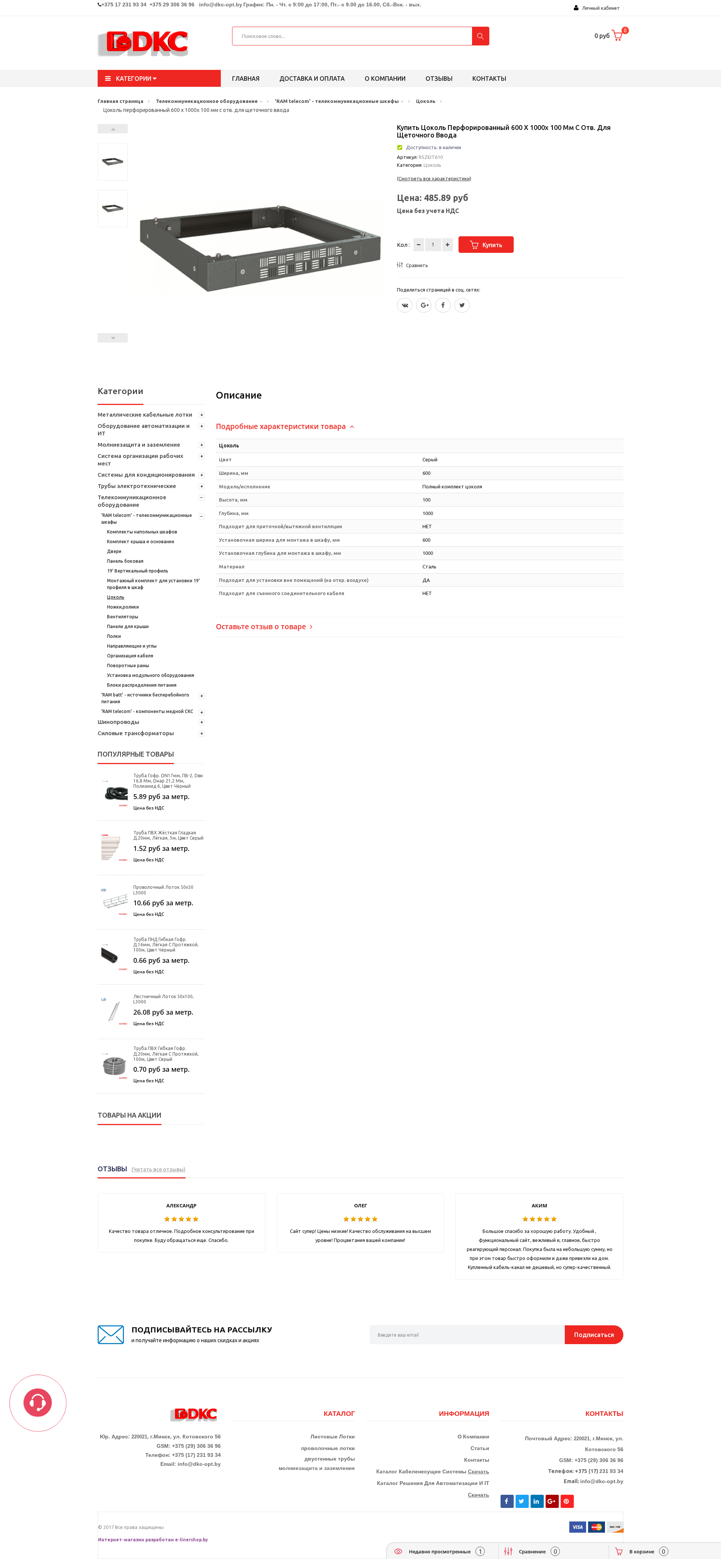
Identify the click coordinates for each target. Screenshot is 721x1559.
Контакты (489, 78)
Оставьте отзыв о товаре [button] (262, 626)
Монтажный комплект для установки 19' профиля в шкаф (153, 584)
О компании (385, 78)
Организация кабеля (130, 655)
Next (113, 128)
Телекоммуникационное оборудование (132, 501)
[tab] (419, 426)
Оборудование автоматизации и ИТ (144, 430)
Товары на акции (129, 1115)
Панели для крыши (128, 626)
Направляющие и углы (132, 646)
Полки (114, 636)
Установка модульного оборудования (150, 675)
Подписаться (594, 1334)
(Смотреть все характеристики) (434, 178)
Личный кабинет (599, 8)
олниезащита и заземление (318, 1468)
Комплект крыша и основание (140, 541)
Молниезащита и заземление (139, 444)
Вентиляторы (122, 616)
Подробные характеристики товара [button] (282, 426)
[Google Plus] (423, 305)
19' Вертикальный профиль (137, 570)
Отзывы (439, 78)
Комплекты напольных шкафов (142, 531)
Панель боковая (125, 561)
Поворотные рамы (128, 665)
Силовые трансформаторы (136, 733)
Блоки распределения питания (141, 685)
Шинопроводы (118, 722)
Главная (245, 78)
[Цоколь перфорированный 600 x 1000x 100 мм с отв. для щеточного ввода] (113, 161)
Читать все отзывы (158, 1169)
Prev (113, 338)
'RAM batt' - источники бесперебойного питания (145, 698)
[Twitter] (404, 305)
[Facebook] (443, 305)
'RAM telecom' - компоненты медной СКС (147, 711)
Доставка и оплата (312, 78)
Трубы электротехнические (137, 486)
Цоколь (115, 597)
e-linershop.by (191, 1539)
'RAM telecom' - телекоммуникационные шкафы (146, 518)
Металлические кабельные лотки (145, 414)
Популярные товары (136, 754)
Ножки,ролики (123, 606)
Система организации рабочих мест (140, 460)
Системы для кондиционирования (146, 474)
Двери (114, 551)
